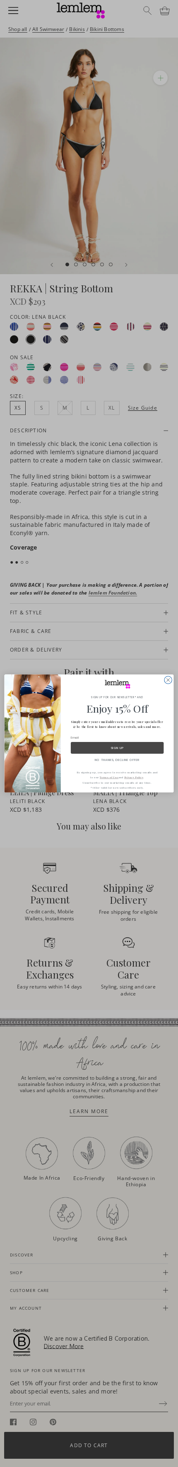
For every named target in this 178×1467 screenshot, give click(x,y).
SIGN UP (117, 748)
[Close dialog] (168, 680)
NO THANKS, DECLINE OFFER (117, 760)
